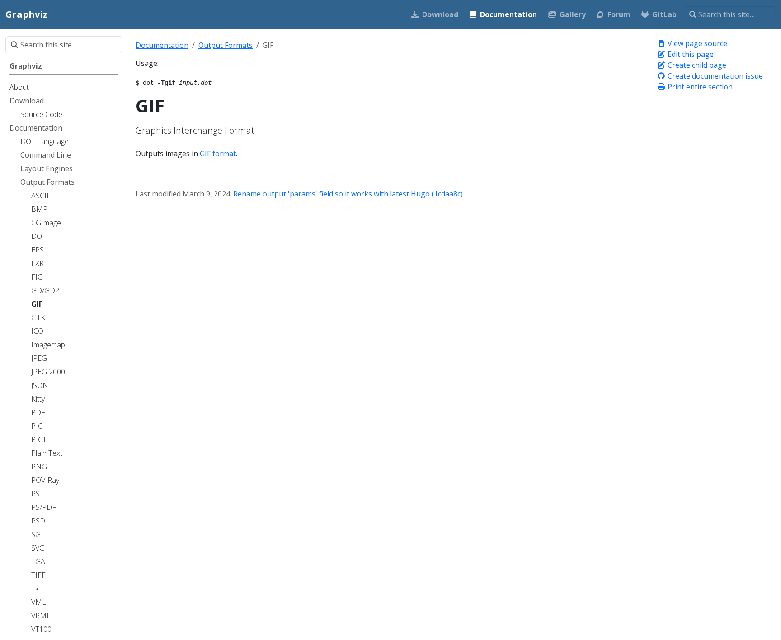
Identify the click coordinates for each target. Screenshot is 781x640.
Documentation (162, 45)
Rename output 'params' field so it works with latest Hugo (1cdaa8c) (348, 194)
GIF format (218, 154)
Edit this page (690, 54)
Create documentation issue (714, 76)
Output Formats (225, 45)
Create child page (696, 65)
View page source (696, 43)
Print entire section (699, 87)
